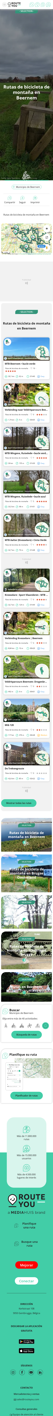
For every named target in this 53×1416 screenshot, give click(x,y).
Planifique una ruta (29, 1225)
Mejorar (26, 1265)
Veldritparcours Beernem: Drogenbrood (27, 681)
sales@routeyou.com (27, 1399)
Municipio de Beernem (28, 187)
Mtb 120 (9, 725)
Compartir (9, 202)
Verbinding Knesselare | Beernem (24, 638)
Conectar (26, 1281)
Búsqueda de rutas (26, 1034)
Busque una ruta (29, 1243)
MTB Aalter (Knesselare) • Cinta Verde (25, 540)
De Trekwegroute (14, 768)
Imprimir (35, 202)
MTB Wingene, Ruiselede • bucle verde (26, 453)
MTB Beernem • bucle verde (20, 363)
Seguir (22, 202)
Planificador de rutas (26, 1095)
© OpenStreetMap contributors (40, 254)
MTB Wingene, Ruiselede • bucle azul (25, 496)
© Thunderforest (24, 254)
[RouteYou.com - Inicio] (14, 4)
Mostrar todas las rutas (18, 803)
